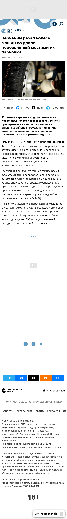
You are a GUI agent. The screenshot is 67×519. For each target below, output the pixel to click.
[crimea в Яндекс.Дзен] (33, 378)
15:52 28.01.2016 (9, 57)
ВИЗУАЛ (57, 402)
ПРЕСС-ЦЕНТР (24, 411)
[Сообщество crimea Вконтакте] (21, 378)
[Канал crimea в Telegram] (9, 378)
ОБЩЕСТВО (25, 402)
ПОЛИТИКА (11, 402)
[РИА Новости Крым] (13, 30)
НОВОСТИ (7, 411)
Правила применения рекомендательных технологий (31, 447)
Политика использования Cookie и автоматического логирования (30, 439)
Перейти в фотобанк (40, 100)
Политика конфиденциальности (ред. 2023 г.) (26, 444)
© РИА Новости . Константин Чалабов (16, 100)
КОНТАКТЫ (53, 411)
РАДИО (40, 411)
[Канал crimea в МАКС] (58, 378)
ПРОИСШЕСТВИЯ (42, 402)
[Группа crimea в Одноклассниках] (46, 378)
